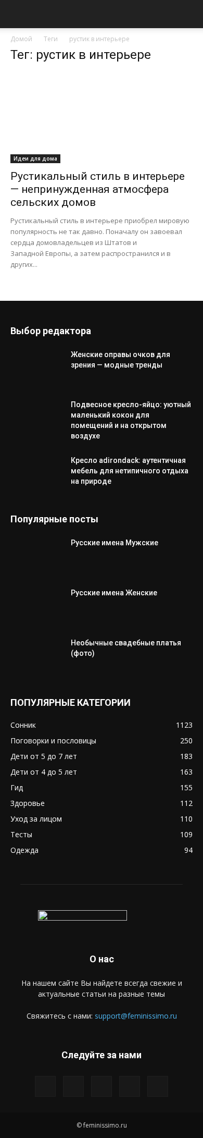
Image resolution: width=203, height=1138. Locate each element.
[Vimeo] (101, 1086)
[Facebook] (45, 1086)
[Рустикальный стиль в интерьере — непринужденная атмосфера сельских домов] (101, 118)
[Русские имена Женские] (36, 606)
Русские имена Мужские (114, 543)
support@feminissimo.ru (136, 1016)
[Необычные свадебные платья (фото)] (36, 656)
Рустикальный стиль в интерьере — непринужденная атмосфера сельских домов (97, 189)
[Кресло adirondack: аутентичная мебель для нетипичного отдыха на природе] (36, 473)
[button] (17, 14)
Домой (21, 38)
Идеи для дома (35, 158)
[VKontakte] (129, 1086)
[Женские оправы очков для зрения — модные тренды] (36, 367)
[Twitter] (73, 1086)
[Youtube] (157, 1086)
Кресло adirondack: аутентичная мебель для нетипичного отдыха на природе (129, 470)
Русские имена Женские (114, 593)
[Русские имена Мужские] (36, 555)
